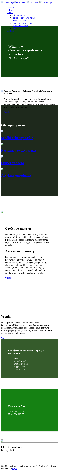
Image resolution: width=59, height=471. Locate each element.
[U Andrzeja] (26, 2)
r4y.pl (14, 468)
